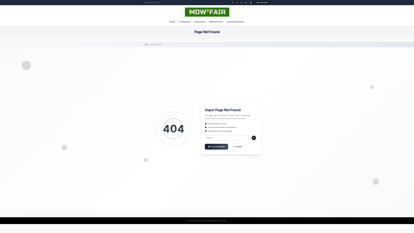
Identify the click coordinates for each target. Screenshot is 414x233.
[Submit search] (254, 138)
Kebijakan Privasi (216, 22)
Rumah (172, 22)
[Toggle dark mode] (251, 2)
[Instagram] (241, 2)
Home (146, 44)
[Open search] (245, 2)
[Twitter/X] (237, 2)
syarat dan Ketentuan (235, 22)
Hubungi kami (199, 22)
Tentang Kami (184, 22)
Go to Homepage (218, 147)
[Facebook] (233, 2)
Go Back (239, 147)
